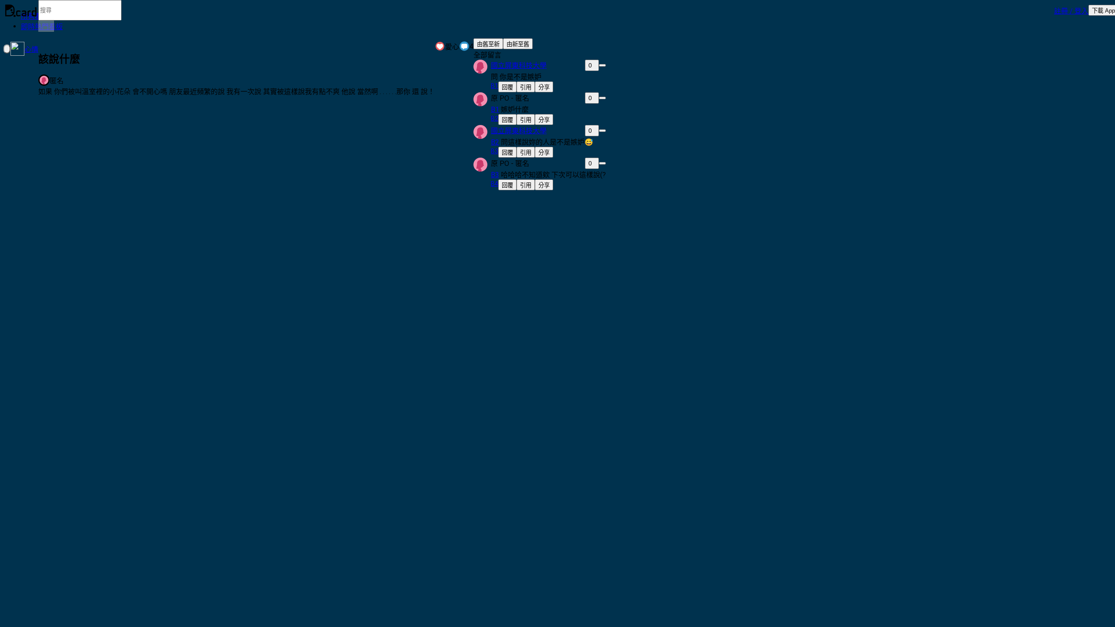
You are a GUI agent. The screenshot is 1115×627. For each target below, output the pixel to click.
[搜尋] (46, 26)
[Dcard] (20, 10)
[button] (1071, 10)
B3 (495, 175)
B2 (495, 142)
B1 (495, 109)
